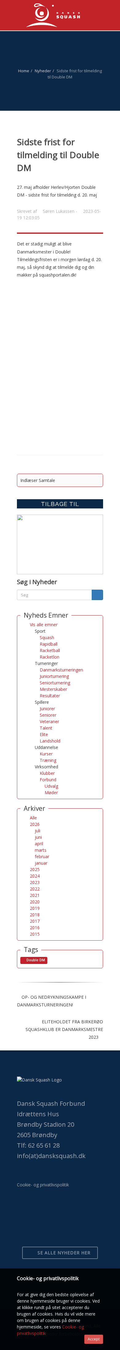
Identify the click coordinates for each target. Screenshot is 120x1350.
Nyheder (43, 71)
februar (42, 856)
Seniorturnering (55, 683)
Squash (47, 637)
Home (23, 71)
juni (38, 837)
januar (41, 863)
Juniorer (47, 708)
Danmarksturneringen (61, 670)
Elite (44, 734)
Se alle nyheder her (63, 1253)
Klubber (47, 773)
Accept (94, 1339)
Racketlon (49, 657)
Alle (33, 818)
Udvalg (51, 786)
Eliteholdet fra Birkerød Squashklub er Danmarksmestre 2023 (64, 1029)
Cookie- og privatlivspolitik (43, 1185)
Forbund (48, 780)
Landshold (50, 741)
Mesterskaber (53, 689)
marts (40, 850)
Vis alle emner (44, 624)
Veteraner (49, 721)
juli (37, 831)
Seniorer (48, 715)
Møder (51, 792)
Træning (48, 760)
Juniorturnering (54, 676)
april (39, 843)
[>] (97, 595)
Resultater (50, 696)
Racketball (50, 650)
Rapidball (49, 644)
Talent (46, 728)
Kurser (46, 754)
